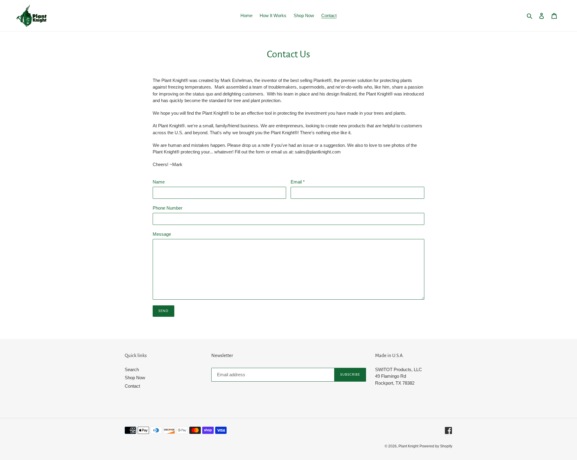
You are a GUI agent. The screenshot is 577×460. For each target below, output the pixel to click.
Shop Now (135, 377)
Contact (132, 386)
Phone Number (167, 207)
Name (159, 181)
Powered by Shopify (436, 446)
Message (162, 234)
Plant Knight (408, 446)
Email (298, 181)
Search (132, 369)
